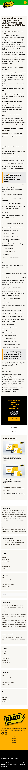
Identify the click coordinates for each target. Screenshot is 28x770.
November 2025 (5, 561)
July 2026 (4, 555)
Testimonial (14, 740)
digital (13, 41)
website (11, 37)
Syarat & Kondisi (14, 758)
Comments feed (6, 699)
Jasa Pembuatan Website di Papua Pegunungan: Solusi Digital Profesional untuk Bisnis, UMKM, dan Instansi (14, 520)
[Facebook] (2, 733)
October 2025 (5, 564)
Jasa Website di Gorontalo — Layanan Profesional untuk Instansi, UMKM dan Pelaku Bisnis (12, 481)
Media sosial (5, 133)
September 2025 (6, 566)
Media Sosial (6, 130)
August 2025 (5, 568)
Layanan (14, 738)
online (22, 79)
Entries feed (4, 697)
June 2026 (4, 557)
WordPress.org (5, 701)
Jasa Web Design (6, 586)
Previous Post (14, 427)
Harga (14, 742)
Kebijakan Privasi (5, 758)
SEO (9, 239)
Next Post (14, 431)
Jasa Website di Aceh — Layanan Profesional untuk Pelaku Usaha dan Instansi (12, 458)
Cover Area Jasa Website (8, 30)
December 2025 (5, 559)
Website (21, 67)
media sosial (11, 251)
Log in (3, 695)
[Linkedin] (6, 733)
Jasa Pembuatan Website (13, 31)
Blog (14, 746)
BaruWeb (14, 737)
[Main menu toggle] (25, 2)
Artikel (3, 577)
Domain (5, 233)
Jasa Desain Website (7, 582)
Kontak (14, 744)
